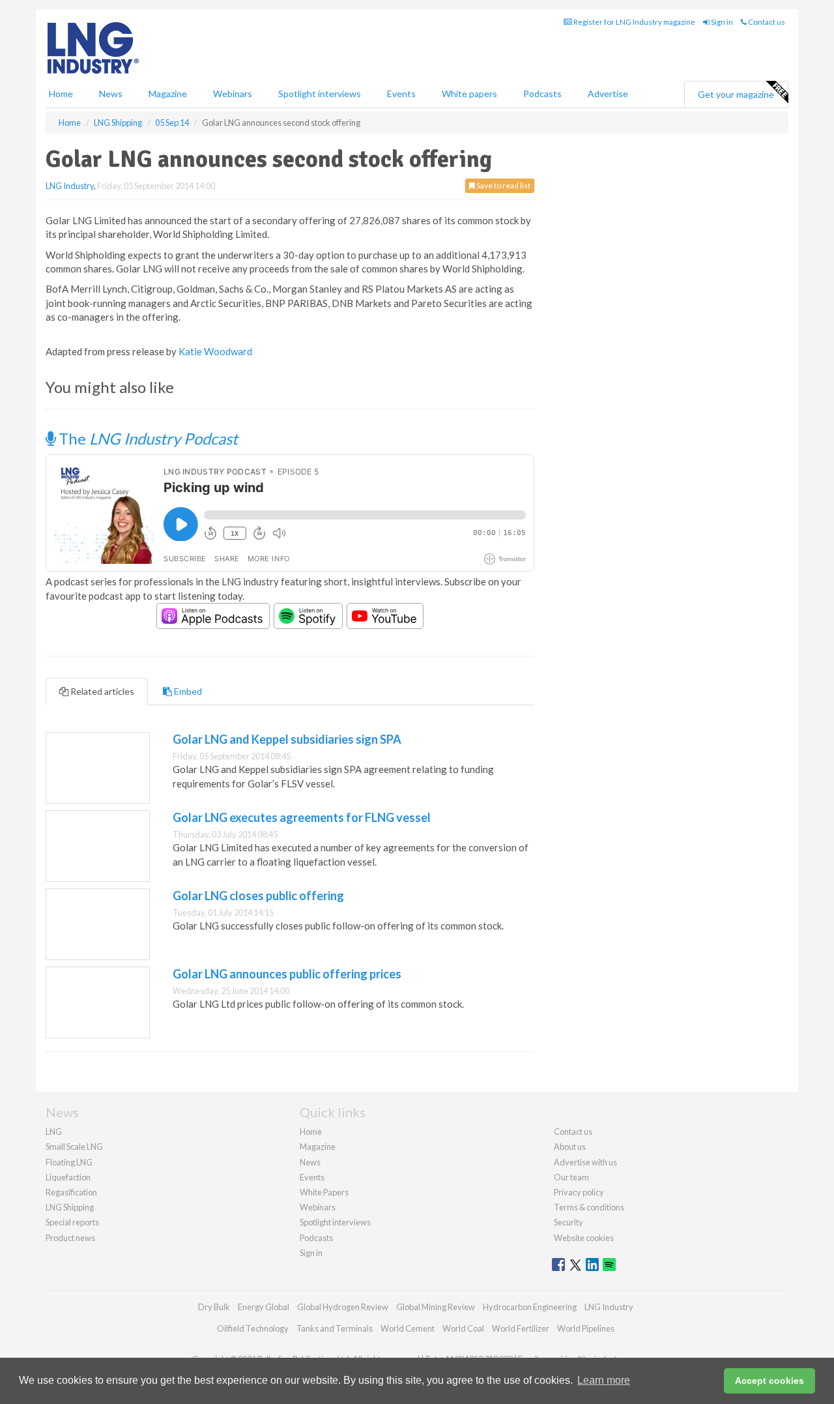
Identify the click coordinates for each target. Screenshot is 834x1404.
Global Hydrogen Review (342, 1307)
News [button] (110, 93)
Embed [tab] (187, 691)
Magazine (168, 93)
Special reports (72, 1222)
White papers (469, 93)
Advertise (608, 93)
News (310, 1162)
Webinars (232, 93)
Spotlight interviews (319, 93)
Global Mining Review (435, 1307)
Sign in (721, 22)
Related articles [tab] (101, 691)
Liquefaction (68, 1177)
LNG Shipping (70, 1207)
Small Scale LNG (74, 1146)
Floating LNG (69, 1162)
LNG (54, 1131)
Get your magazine (736, 94)
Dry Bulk (214, 1307)
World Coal (463, 1328)
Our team (571, 1177)
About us (570, 1146)
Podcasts (542, 93)
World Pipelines (585, 1328)
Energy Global (263, 1307)
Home (61, 93)
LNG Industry (70, 186)
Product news (70, 1238)
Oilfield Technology (253, 1328)
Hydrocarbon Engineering (530, 1307)
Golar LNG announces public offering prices (287, 974)
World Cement (408, 1328)
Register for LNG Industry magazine (633, 22)
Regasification (71, 1192)
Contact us (766, 22)
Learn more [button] (603, 1380)
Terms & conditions (589, 1207)
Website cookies (584, 1238)
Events (401, 93)
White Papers (324, 1192)
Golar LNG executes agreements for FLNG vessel (302, 817)
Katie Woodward (215, 351)
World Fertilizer (520, 1328)
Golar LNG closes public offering (258, 895)
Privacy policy (579, 1192)
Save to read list (502, 185)
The (146, 438)
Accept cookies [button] (769, 1380)
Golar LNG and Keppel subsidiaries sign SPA (287, 739)
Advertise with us (585, 1162)
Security (568, 1222)
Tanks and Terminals (334, 1328)
